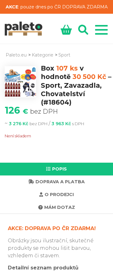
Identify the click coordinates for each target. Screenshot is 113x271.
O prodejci (59, 194)
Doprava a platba (60, 182)
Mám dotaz (59, 207)
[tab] (56, 169)
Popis (59, 169)
